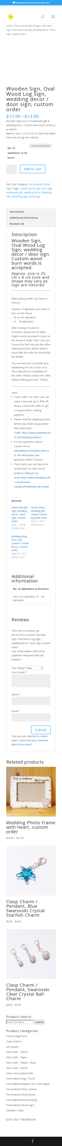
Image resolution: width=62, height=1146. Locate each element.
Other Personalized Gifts (19, 1073)
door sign (47, 188)
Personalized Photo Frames (21, 1089)
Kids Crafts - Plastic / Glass (21, 1062)
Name (16, 694)
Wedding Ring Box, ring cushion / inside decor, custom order (20, 543)
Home (9, 25)
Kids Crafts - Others (17, 1052)
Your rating (19, 668)
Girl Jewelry (12, 1046)
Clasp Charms (14, 1041)
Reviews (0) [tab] (17, 223)
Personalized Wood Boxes (21, 1094)
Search (39, 1022)
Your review (19, 672)
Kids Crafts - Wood (16, 1068)
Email (16, 711)
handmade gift (14, 192)
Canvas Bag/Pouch (16, 1036)
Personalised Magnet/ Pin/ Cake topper (28, 1083)
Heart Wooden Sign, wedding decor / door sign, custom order (20, 514)
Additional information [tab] (24, 217)
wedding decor (32, 192)
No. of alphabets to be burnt (17, 152)
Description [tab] (17, 211)
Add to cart (33, 169)
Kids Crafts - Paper (16, 1057)
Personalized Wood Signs (27, 25)
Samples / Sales (15, 1110)
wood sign (34, 196)
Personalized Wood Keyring (21, 1100)
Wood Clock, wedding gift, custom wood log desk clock (39, 512)
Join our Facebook (21, 1119)
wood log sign (19, 196)
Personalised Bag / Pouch (20, 1078)
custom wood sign (29, 188)
